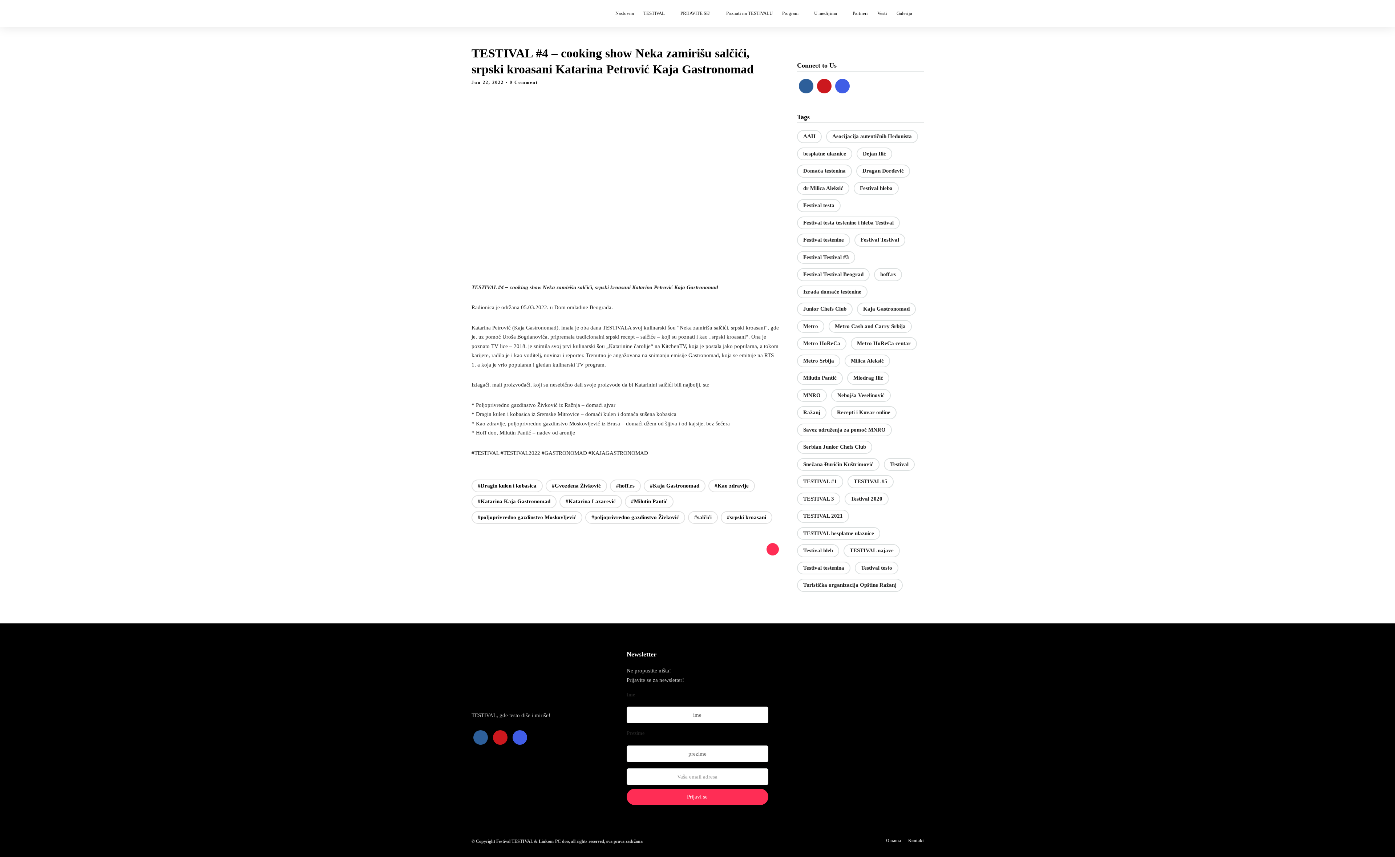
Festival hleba (876, 188)
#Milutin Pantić (649, 501)
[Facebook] (806, 86)
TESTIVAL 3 (818, 499)
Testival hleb (818, 550)
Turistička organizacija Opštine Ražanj (850, 585)
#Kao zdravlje (732, 486)
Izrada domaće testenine (832, 292)
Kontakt (916, 840)
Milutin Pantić (820, 378)
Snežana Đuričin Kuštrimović (838, 464)
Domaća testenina (824, 171)
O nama (893, 840)
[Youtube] (824, 86)
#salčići (703, 517)
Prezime (635, 733)
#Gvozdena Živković (576, 486)
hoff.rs (888, 274)
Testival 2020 (866, 499)
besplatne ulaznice (824, 154)
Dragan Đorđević (883, 171)
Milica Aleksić (867, 361)
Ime (631, 695)
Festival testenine (823, 240)
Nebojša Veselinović (861, 395)
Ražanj (811, 412)
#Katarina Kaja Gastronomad (514, 501)
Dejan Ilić (874, 154)
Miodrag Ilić (868, 378)
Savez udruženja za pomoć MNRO (844, 430)
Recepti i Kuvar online (863, 412)
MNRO (812, 395)
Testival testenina (823, 568)
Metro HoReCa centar (884, 343)
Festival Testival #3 (826, 257)
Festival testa (818, 205)
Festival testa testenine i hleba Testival (848, 223)
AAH (809, 136)
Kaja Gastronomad (886, 309)
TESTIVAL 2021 (823, 516)
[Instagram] (842, 86)
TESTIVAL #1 (820, 481)
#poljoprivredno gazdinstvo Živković (635, 517)
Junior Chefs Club (824, 309)
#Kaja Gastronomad (674, 486)
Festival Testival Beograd (833, 274)
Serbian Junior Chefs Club (834, 447)
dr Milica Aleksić (823, 188)
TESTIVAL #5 (870, 481)
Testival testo (876, 568)
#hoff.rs (625, 486)
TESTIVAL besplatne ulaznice (838, 533)
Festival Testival (880, 240)
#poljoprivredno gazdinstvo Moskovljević (527, 517)
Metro (810, 326)
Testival (899, 464)
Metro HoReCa (821, 343)
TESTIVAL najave (872, 550)
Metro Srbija (818, 361)
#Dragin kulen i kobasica (507, 486)
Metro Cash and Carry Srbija (870, 326)
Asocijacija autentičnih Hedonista (872, 136)
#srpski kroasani (746, 517)
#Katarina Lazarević (591, 501)
